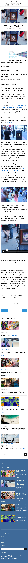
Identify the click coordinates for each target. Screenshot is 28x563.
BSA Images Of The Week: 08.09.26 (7, 443)
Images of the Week (5, 533)
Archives (3, 542)
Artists (19, 28)
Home (2, 525)
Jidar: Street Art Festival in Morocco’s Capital (10, 406)
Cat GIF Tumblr (10, 122)
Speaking (3, 545)
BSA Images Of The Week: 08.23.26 (7, 330)
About (2, 528)
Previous (5, 310)
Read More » (14, 335)
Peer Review (4, 536)
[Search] (25, 454)
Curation (3, 539)
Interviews (3, 531)
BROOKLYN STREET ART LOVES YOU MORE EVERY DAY (16, 4)
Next (24, 310)
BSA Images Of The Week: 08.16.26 (7, 387)
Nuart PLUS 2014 (16, 170)
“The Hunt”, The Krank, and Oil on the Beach (10, 425)
